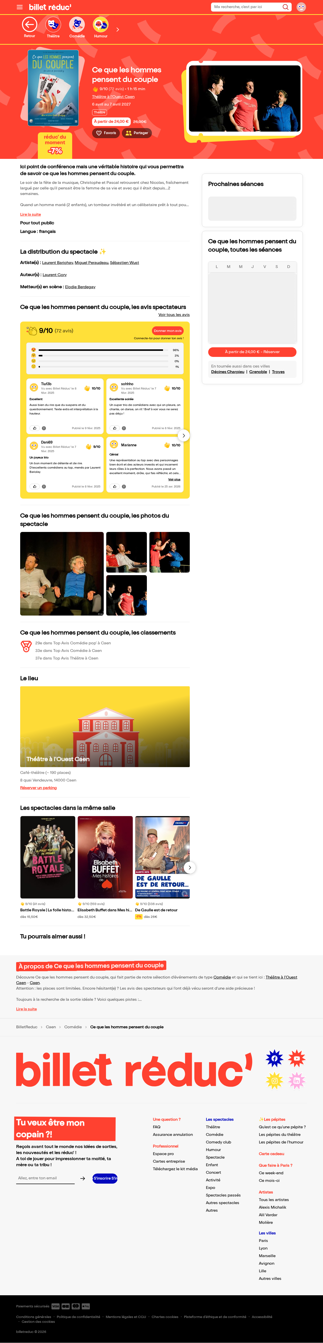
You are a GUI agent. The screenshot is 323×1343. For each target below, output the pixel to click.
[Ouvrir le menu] (21, 7)
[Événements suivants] (190, 868)
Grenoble (258, 372)
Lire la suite (30, 214)
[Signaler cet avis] (44, 428)
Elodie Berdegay (80, 287)
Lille (262, 1271)
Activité (213, 1180)
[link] (60, 384)
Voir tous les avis (174, 314)
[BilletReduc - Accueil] (50, 7)
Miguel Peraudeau (91, 262)
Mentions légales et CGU (126, 1317)
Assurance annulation (173, 1134)
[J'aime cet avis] (35, 428)
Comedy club (218, 1142)
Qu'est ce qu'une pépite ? (282, 1127)
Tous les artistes (274, 1200)
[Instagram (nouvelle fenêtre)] (274, 1081)
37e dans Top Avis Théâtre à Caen (66, 658)
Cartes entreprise (169, 1161)
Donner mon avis (168, 331)
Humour (213, 1149)
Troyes (278, 372)
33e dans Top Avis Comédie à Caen (68, 650)
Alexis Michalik (272, 1207)
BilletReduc (26, 1027)
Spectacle (215, 1157)
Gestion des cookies (38, 1322)
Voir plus (174, 479)
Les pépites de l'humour (281, 1142)
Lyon (263, 1248)
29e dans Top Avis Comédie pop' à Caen (73, 643)
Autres (212, 1210)
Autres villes (270, 1278)
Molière (266, 1222)
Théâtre (213, 1127)
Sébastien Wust (124, 262)
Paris (263, 1240)
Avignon (266, 1263)
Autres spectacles (222, 1203)
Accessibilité (262, 1317)
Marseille (267, 1256)
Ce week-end (271, 1173)
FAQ (156, 1127)
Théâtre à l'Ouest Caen (113, 96)
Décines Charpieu (227, 372)
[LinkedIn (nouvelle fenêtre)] (297, 1081)
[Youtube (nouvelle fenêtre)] (297, 1058)
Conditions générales (33, 1317)
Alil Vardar (268, 1215)
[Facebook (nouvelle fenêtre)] (274, 1058)
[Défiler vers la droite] (118, 29)
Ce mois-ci (269, 1180)
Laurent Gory (55, 275)
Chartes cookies (165, 1317)
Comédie (222, 977)
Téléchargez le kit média (175, 1169)
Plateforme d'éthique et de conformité (215, 1317)
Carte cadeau (271, 1154)
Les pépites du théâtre (280, 1134)
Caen (35, 983)
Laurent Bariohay (57, 262)
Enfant (212, 1165)
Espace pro (163, 1154)
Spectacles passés (223, 1195)
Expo (210, 1187)
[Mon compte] (301, 7)
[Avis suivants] (184, 435)
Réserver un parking (38, 788)
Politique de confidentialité (78, 1317)
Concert (213, 1172)
